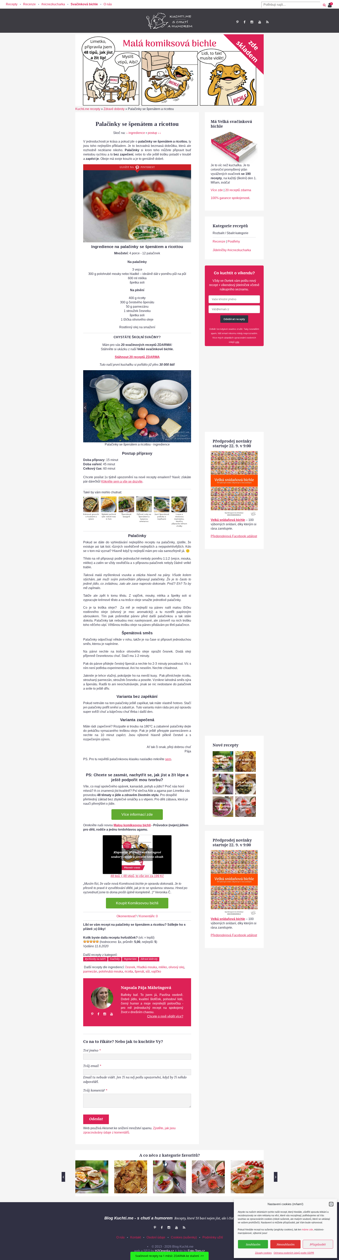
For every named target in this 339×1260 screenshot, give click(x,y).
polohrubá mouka (111, 971)
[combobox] (290, 5)
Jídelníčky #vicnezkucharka (232, 250)
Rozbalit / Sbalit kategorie (230, 233)
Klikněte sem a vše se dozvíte (121, 481)
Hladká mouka (147, 967)
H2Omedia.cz (164, 1251)
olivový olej (176, 967)
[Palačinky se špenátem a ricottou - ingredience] (137, 406)
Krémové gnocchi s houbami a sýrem (91, 516)
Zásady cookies (263, 1253)
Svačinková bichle (84, 4)
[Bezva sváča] (94, 941)
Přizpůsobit (318, 1244)
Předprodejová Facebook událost (234, 536)
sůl (148, 971)
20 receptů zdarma (238, 190)
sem (168, 759)
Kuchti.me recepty (87, 109)
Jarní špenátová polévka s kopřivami (161, 516)
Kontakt (135, 1237)
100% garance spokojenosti (230, 198)
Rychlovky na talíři (95, 959)
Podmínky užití (212, 1237)
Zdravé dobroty (114, 109)
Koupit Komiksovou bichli (137, 903)
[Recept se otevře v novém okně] (91, 504)
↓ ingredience (135, 133)
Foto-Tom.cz (196, 1251)
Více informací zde (137, 814)
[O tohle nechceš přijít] (330, 3)
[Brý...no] (91, 941)
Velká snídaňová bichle (228, 520)
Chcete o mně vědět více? (165, 1016)
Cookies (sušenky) (184, 1237)
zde (237, 341)
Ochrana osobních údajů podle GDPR (294, 1253)
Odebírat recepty (234, 319)
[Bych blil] (84, 941)
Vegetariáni (130, 959)
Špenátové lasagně (126, 515)
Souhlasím (253, 1244)
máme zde (307, 1229)
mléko (163, 967)
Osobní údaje (156, 1237)
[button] (331, 1204)
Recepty (11, 4)
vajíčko (156, 971)
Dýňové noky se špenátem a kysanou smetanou (144, 517)
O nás (108, 4)
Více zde (217, 190)
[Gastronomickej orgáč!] (97, 941)
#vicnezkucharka (53, 4)
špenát (139, 971)
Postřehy (234, 241)
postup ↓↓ (154, 133)
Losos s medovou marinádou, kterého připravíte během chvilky (179, 520)
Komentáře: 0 (148, 916)
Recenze (29, 4)
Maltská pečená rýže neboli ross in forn (109, 516)
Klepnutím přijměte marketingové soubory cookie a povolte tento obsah (137, 854)
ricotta (129, 971)
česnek (130, 967)
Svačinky (115, 959)
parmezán (90, 971)
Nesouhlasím (285, 1244)
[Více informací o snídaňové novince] (234, 453)
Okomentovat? (127, 916)
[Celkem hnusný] (87, 941)
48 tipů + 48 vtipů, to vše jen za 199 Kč (137, 876)
